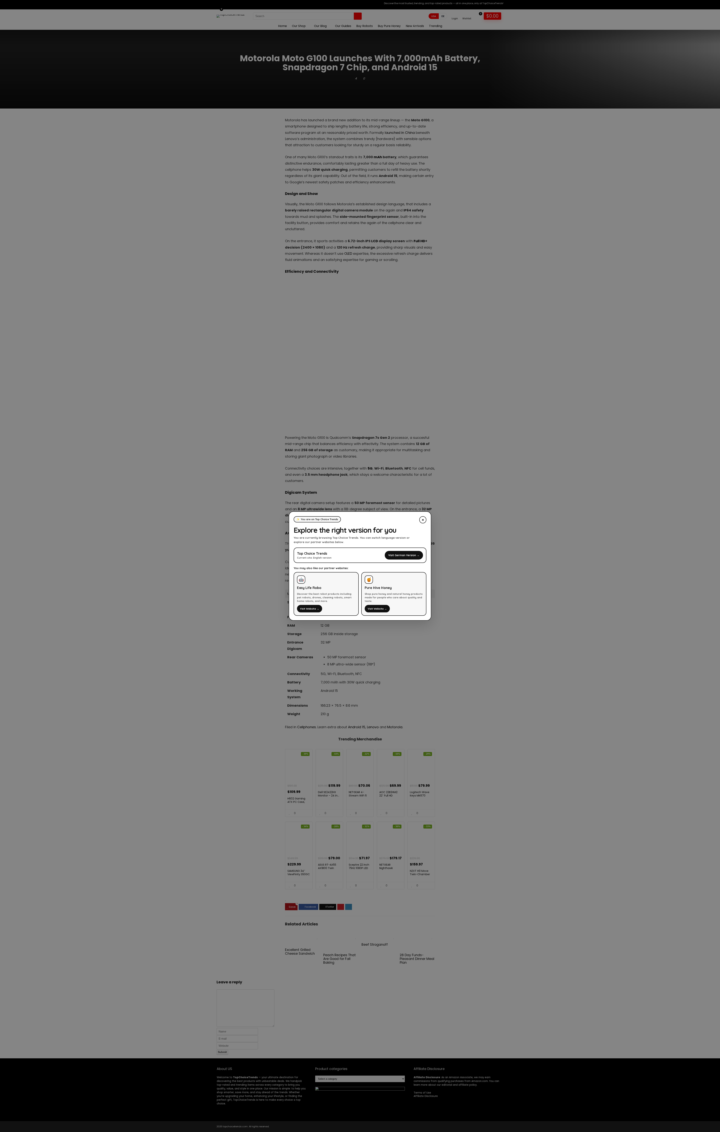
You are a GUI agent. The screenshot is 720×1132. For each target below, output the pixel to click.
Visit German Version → (403, 555)
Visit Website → (309, 608)
